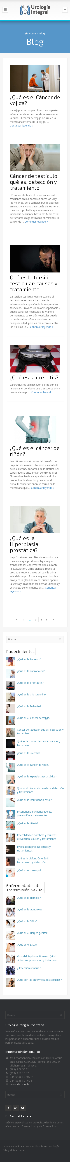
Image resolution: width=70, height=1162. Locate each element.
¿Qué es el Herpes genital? (32, 933)
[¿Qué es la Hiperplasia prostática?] (35, 519)
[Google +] (16, 1108)
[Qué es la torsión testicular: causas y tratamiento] (35, 258)
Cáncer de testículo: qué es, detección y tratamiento (34, 181)
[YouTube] (23, 1108)
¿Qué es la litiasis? (27, 823)
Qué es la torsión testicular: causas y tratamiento (33, 283)
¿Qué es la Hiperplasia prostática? (24, 544)
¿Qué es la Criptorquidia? (31, 694)
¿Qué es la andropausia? (31, 671)
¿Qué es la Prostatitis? (30, 682)
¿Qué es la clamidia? (29, 897)
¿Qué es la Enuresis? (29, 659)
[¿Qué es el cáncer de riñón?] (35, 429)
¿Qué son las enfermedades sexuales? (39, 979)
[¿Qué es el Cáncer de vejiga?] (35, 78)
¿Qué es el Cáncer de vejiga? (35, 100)
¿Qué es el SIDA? (27, 944)
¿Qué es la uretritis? (34, 377)
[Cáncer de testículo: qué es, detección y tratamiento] (35, 157)
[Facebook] (8, 1108)
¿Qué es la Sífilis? (27, 921)
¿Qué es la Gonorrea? (29, 909)
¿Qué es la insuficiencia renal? (34, 800)
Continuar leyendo (20, 125)
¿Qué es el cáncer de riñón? (35, 451)
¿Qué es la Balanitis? (29, 706)
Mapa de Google (19, 1084)
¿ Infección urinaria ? (29, 968)
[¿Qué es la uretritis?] (35, 358)
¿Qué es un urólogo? (29, 870)
